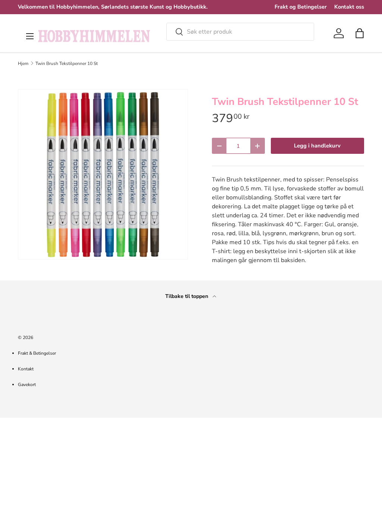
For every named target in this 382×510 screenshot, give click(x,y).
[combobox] (240, 31)
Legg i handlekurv (317, 145)
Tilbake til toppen (187, 296)
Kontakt (26, 369)
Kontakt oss (349, 6)
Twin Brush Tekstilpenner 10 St (66, 63)
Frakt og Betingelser (301, 6)
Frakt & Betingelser (37, 353)
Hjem (23, 63)
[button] (359, 33)
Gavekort (27, 385)
